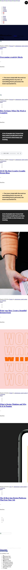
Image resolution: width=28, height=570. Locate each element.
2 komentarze (3, 47)
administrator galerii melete (21, 46)
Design (11, 299)
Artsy (10, 486)
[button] (4, 551)
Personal (11, 46)
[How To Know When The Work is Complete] (1, 94)
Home (15, 36)
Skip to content (3, 549)
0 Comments (3, 300)
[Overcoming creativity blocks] (1, 41)
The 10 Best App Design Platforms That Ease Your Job (13, 499)
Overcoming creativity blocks (11, 57)
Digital (11, 393)
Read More (2, 66)
